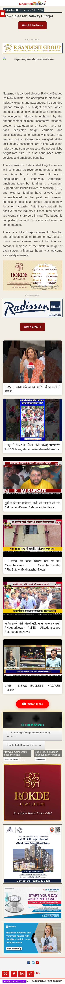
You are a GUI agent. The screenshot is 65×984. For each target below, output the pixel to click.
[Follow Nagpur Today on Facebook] (28, 962)
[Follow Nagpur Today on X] (33, 962)
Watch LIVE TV (33, 326)
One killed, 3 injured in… (23, 745)
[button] (32, 367)
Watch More (35, 703)
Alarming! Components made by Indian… (28, 734)
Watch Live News (32, 25)
